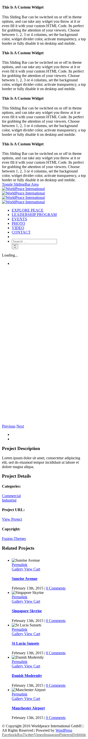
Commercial (11, 496)
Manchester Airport (28, 708)
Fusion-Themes (14, 538)
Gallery (18, 569)
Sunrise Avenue (24, 579)
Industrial (9, 500)
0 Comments (56, 588)
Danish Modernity (27, 676)
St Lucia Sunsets (25, 643)
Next (20, 426)
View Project (12, 519)
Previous (8, 426)
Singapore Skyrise (27, 611)
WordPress (63, 730)
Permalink (19, 565)
